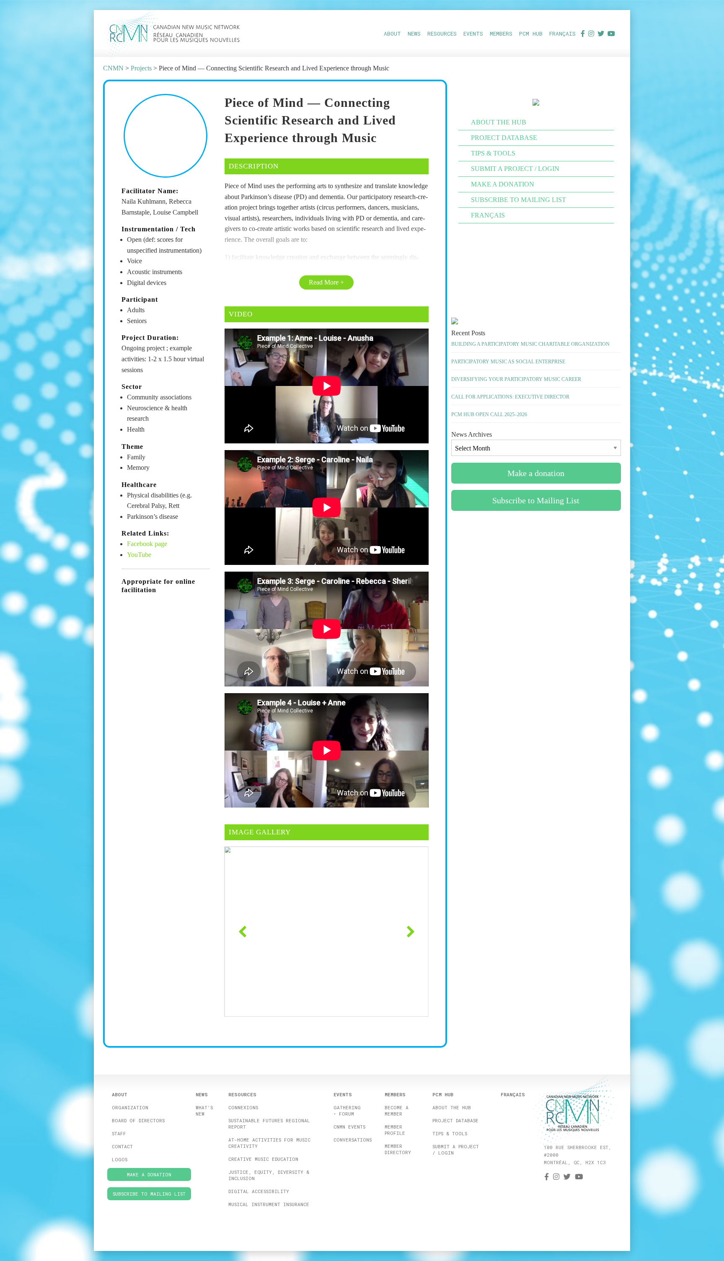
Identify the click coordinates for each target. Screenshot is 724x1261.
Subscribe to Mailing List (518, 199)
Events (473, 33)
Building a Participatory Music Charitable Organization (530, 344)
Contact (122, 1146)
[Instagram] (591, 33)
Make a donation (502, 184)
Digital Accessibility (258, 1191)
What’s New (204, 1110)
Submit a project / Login (455, 1149)
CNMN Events (349, 1127)
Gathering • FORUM (347, 1110)
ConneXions (243, 1107)
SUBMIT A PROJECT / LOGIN (515, 168)
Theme (132, 446)
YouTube (139, 554)
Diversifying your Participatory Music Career (516, 379)
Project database (455, 1120)
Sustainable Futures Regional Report (269, 1123)
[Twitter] (600, 33)
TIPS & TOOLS (493, 153)
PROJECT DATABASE (504, 137)
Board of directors (138, 1120)
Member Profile (395, 1130)
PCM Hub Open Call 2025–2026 (489, 414)
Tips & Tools (449, 1133)
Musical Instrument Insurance (268, 1204)
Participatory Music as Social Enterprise (508, 362)
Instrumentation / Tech (159, 229)
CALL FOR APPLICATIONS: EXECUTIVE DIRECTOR (510, 397)
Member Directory (398, 1149)
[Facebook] (583, 33)
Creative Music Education (263, 1159)
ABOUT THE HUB (498, 122)
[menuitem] (392, 33)
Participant (140, 299)
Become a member (397, 1110)
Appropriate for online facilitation (158, 586)
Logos (119, 1159)
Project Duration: (150, 337)
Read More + (326, 282)
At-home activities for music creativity (269, 1143)
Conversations (353, 1140)
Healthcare (139, 484)
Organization (130, 1107)
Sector (132, 386)
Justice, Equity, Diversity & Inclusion (268, 1175)
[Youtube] (611, 33)
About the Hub (451, 1107)
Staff (119, 1133)
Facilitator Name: (150, 190)
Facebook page (147, 543)
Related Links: (145, 533)
